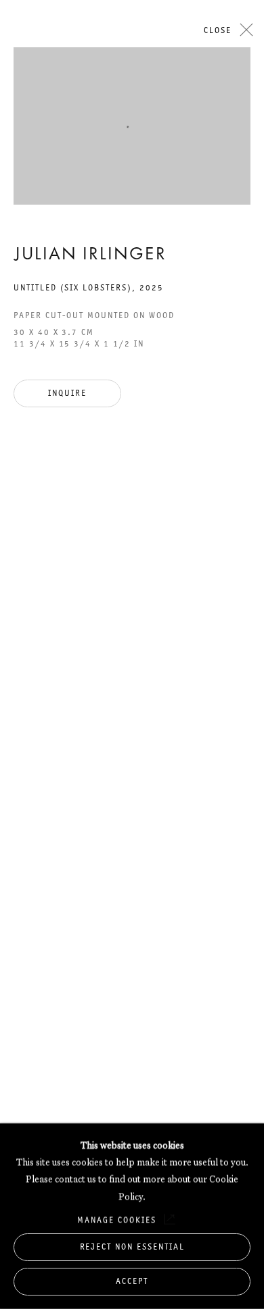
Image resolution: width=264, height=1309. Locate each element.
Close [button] (218, 30)
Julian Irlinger (90, 255)
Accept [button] (132, 1281)
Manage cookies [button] (116, 1219)
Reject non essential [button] (132, 1246)
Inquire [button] (67, 393)
